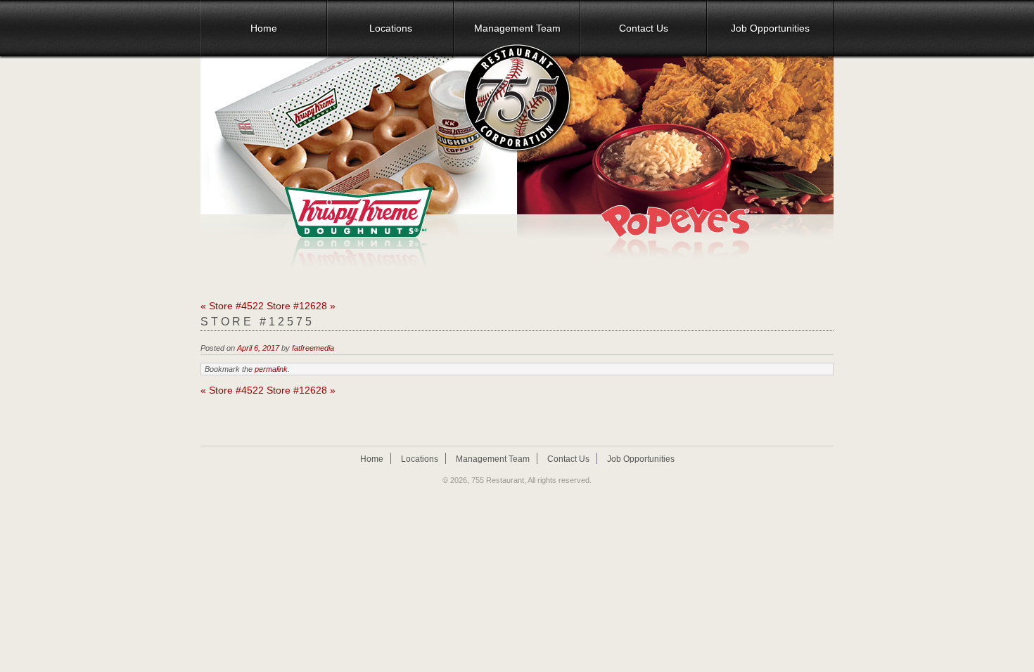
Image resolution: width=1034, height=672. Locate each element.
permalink (271, 369)
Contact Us (643, 28)
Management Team (517, 28)
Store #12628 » (301, 305)
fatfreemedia (313, 348)
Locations (390, 28)
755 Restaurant (497, 480)
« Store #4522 (232, 305)
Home (263, 28)
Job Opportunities (770, 28)
